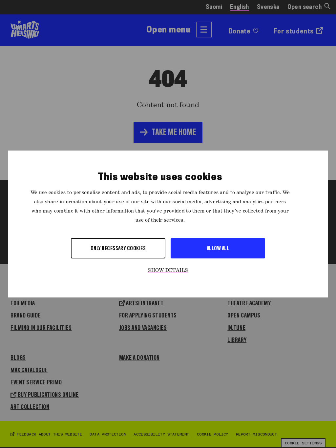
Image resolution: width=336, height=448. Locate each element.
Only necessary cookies (118, 248)
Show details (168, 270)
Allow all (218, 248)
